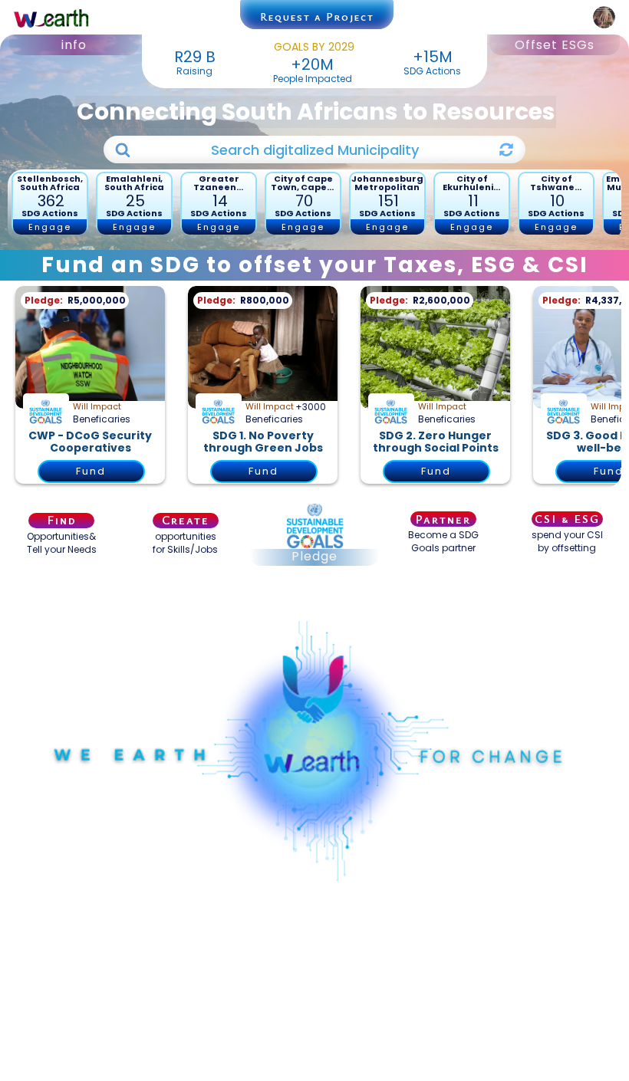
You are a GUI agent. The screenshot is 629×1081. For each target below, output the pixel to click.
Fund (91, 471)
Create (185, 520)
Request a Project (317, 16)
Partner (443, 519)
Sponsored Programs (314, 600)
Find (62, 520)
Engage (49, 227)
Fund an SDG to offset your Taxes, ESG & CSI (314, 265)
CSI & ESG (567, 518)
